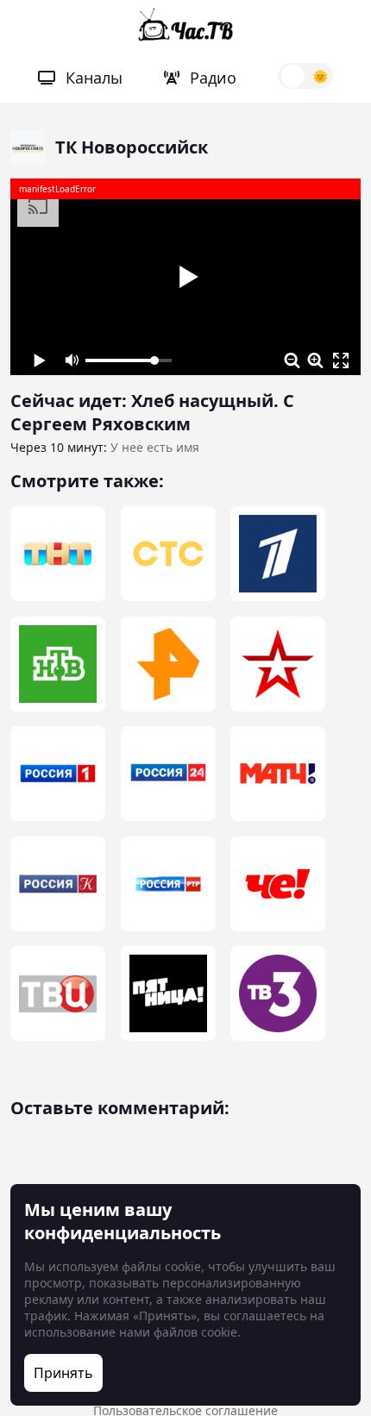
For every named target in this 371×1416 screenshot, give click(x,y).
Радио (213, 77)
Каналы (94, 77)
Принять (63, 1372)
